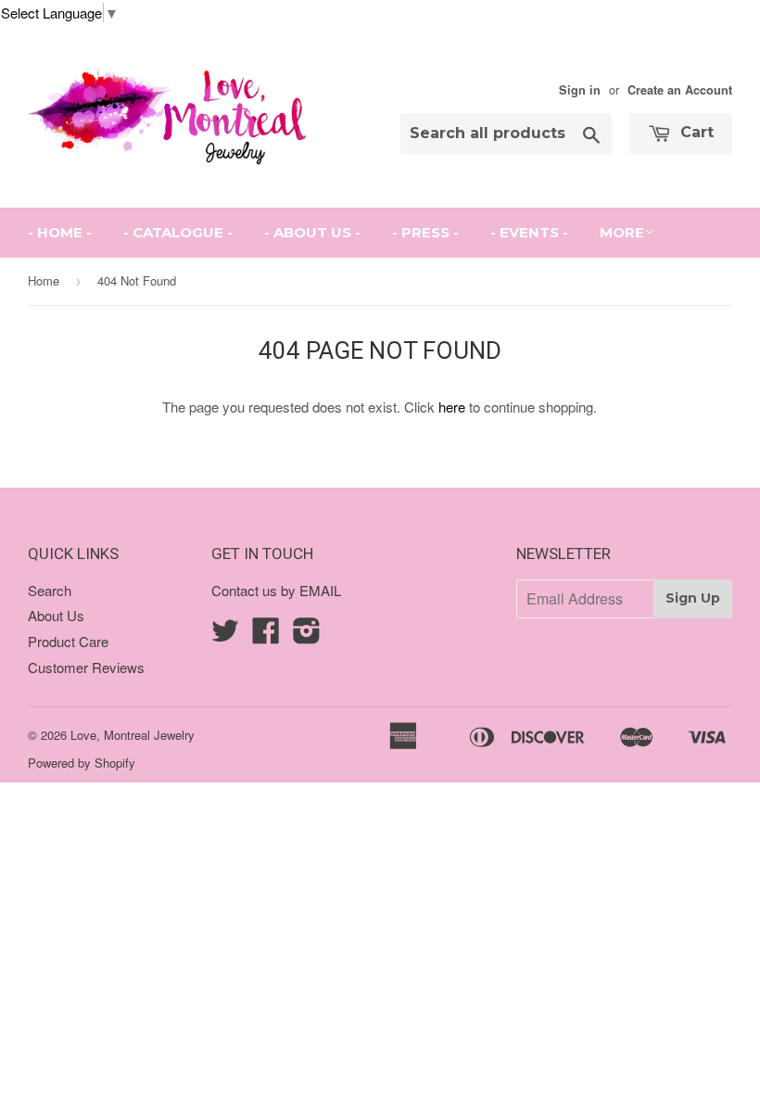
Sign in (580, 90)
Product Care (68, 641)
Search (49, 590)
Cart (695, 132)
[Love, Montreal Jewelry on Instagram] (307, 635)
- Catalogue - (178, 232)
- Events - (529, 232)
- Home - (60, 232)
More (622, 232)
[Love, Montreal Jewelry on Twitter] (225, 635)
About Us (56, 615)
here (451, 406)
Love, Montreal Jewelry (132, 735)
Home (43, 280)
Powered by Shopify (81, 762)
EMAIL (320, 590)
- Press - (425, 232)
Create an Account (679, 90)
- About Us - (312, 232)
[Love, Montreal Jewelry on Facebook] (266, 635)
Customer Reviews (86, 667)
